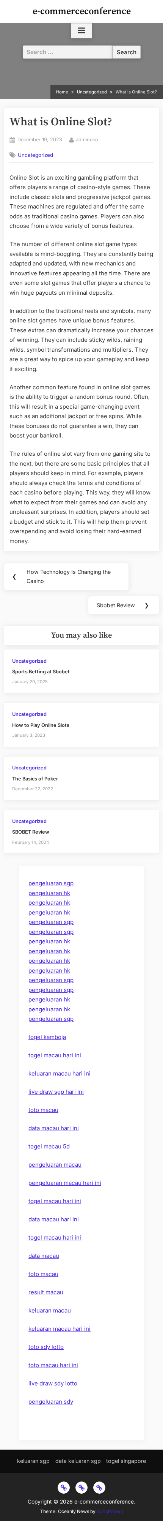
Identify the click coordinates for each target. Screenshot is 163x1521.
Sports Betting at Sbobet (41, 671)
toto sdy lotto (46, 1346)
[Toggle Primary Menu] (81, 30)
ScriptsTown (110, 1511)
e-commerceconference (82, 11)
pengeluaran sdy (50, 1401)
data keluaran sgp (78, 1461)
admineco (87, 139)
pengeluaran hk (49, 893)
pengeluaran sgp (51, 883)
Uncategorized (35, 155)
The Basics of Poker (35, 779)
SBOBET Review (30, 832)
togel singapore (126, 1461)
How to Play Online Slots (40, 725)
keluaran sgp (33, 1461)
